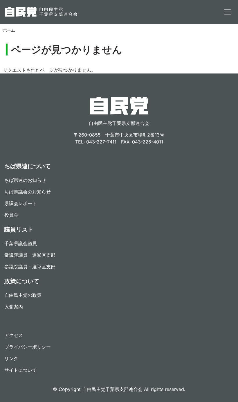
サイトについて (20, 370)
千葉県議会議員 (20, 243)
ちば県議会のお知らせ (27, 192)
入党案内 (13, 307)
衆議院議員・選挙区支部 (29, 255)
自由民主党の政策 (23, 295)
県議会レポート (20, 203)
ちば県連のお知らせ (25, 180)
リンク (11, 358)
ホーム (9, 30)
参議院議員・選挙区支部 (29, 267)
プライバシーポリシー (27, 347)
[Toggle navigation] (227, 11)
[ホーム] (41, 11)
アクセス (13, 335)
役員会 (11, 215)
